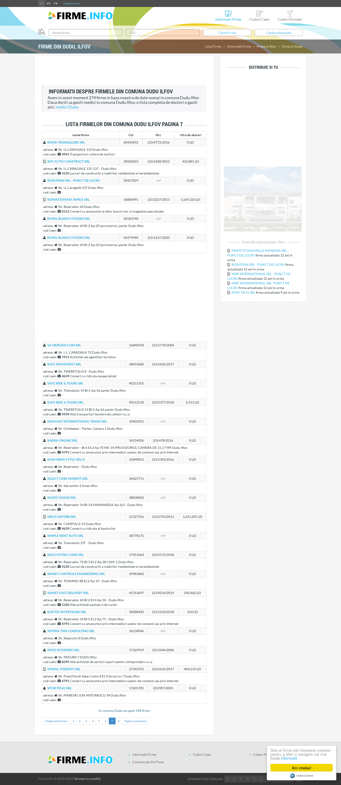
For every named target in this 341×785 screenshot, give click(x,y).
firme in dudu (292, 46)
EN (49, 3)
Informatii (289, 758)
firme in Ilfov (266, 46)
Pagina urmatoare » (136, 721)
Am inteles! (301, 768)
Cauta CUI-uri (72, 3)
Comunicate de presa (148, 762)
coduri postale (290, 19)
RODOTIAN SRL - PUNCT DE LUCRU (258, 264)
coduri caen (259, 19)
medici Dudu (67, 107)
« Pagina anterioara (56, 721)
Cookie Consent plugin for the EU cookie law (301, 775)
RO (42, 3)
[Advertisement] (124, 68)
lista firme (213, 46)
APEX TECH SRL (243, 292)
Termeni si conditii (87, 779)
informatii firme (228, 19)
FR (56, 3)
